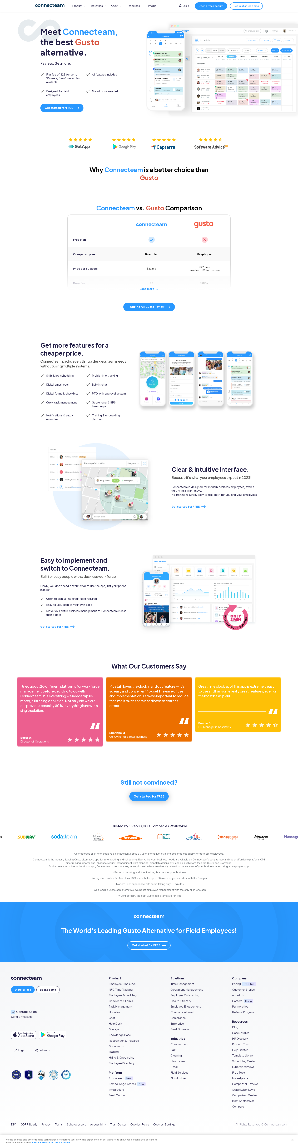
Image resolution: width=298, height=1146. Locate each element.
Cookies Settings (164, 1124)
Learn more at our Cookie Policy (51, 1142)
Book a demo (48, 989)
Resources (133, 6)
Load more (147, 289)
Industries (97, 6)
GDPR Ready (29, 1124)
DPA (14, 1124)
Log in (186, 5)
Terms (59, 1124)
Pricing (152, 6)
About (114, 6)
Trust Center (118, 1124)
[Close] (292, 1140)
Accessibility (98, 1124)
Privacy (46, 1124)
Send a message (22, 1016)
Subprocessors (76, 1124)
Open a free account (210, 5)
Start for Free (23, 989)
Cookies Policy (139, 1124)
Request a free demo (246, 5)
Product (77, 6)
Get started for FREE (185, 506)
